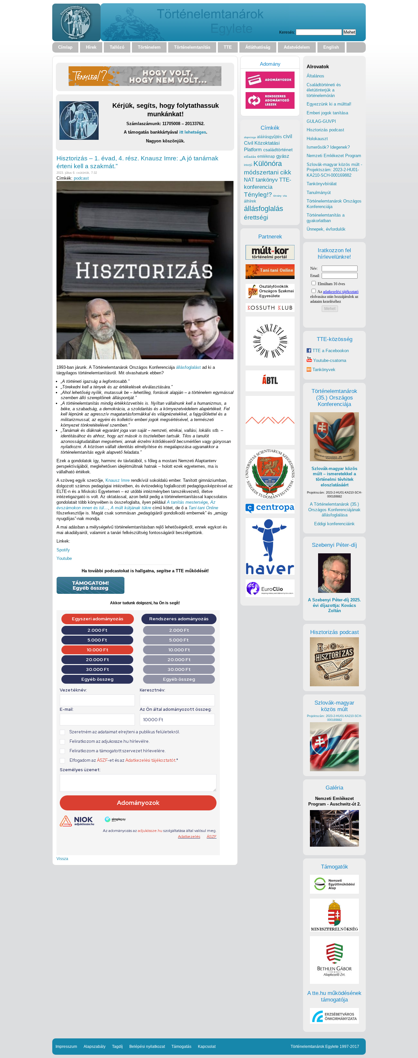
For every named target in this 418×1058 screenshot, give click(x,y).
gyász (282, 156)
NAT (249, 180)
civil (287, 136)
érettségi (256, 217)
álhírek (250, 201)
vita (285, 195)
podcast (81, 178)
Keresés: (287, 32)
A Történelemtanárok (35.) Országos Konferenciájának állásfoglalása (334, 509)
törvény (277, 195)
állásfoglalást (188, 367)
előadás (250, 156)
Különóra (267, 163)
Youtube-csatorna (329, 360)
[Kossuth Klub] (270, 310)
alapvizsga (250, 137)
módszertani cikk (267, 172)
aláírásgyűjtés (269, 137)
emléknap (266, 156)
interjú (248, 165)
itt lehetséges (192, 132)
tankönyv (267, 180)
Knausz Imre (117, 480)
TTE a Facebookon (330, 350)
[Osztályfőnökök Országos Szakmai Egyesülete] (270, 297)
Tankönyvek (324, 369)
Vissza (62, 858)
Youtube (64, 558)
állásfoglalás (263, 208)
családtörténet (278, 149)
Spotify (63, 549)
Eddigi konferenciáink (334, 523)
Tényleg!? (258, 194)
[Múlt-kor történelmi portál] (270, 258)
